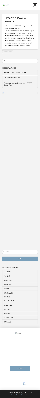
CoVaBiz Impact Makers (12, 78)
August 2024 (8, 280)
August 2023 (8, 284)
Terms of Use (25, 395)
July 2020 (7, 309)
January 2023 (8, 292)
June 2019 (7, 321)
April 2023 (7, 288)
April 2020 (7, 313)
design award (8, 51)
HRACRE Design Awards (15, 20)
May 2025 (7, 276)
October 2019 (8, 317)
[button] (35, 5)
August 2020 (8, 305)
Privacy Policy (15, 395)
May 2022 (7, 297)
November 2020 (9, 301)
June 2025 (7, 272)
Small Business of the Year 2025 (15, 72)
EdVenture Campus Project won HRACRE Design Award (18, 84)
